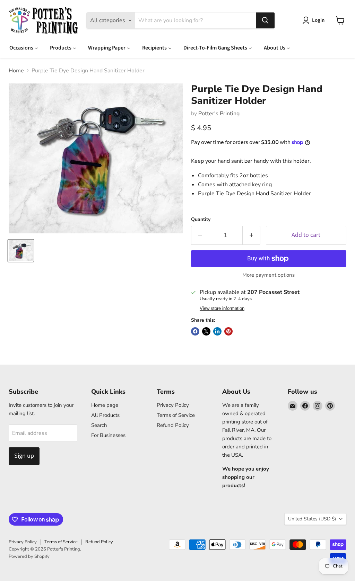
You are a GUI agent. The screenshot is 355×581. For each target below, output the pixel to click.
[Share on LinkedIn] (217, 331)
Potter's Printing (219, 113)
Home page (104, 405)
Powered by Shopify (29, 556)
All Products (105, 415)
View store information (222, 308)
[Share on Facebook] (195, 331)
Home (16, 71)
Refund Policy (173, 425)
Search (99, 425)
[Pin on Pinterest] (228, 331)
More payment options (268, 275)
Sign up (24, 456)
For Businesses (108, 435)
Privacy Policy (173, 405)
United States (312, 519)
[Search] (265, 20)
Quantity (200, 219)
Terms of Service (176, 415)
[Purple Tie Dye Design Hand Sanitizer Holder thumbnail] (21, 251)
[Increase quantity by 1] (251, 235)
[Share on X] (206, 331)
